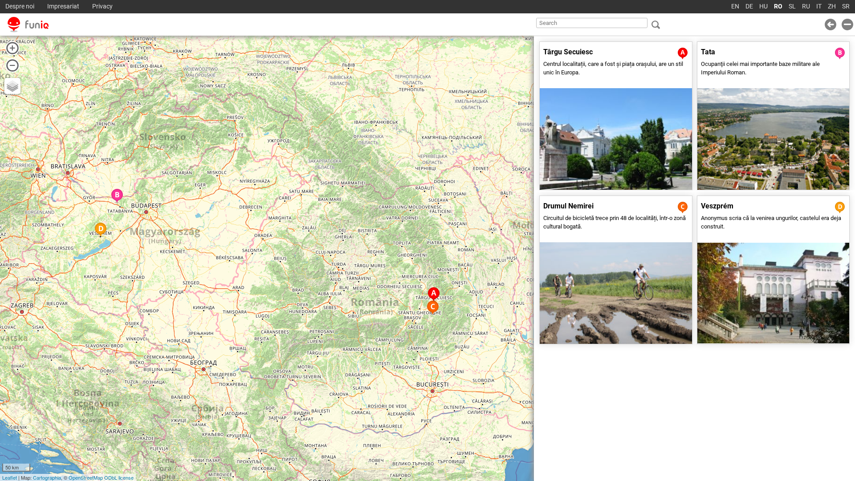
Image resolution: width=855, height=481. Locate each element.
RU (806, 6)
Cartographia (47, 477)
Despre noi (19, 6)
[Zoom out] (12, 65)
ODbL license (119, 477)
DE (749, 6)
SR (846, 6)
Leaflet (9, 477)
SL (792, 6)
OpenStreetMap (86, 477)
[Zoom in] (12, 48)
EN (735, 6)
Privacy (102, 6)
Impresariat (63, 6)
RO (778, 6)
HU (763, 6)
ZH (832, 6)
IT (819, 6)
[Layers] (12, 86)
